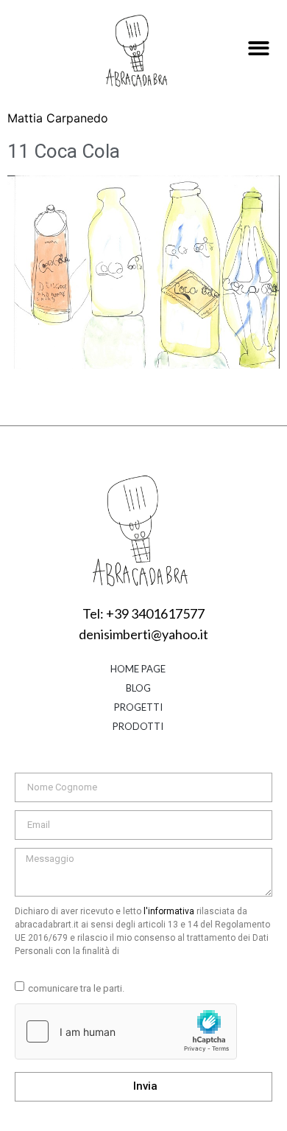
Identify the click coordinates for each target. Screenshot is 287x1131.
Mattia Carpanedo (57, 118)
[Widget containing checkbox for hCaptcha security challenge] (126, 1031)
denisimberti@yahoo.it (143, 634)
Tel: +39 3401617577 (143, 613)
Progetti (138, 707)
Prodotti (138, 726)
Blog (138, 688)
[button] (258, 49)
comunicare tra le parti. (76, 988)
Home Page (138, 669)
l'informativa (169, 911)
